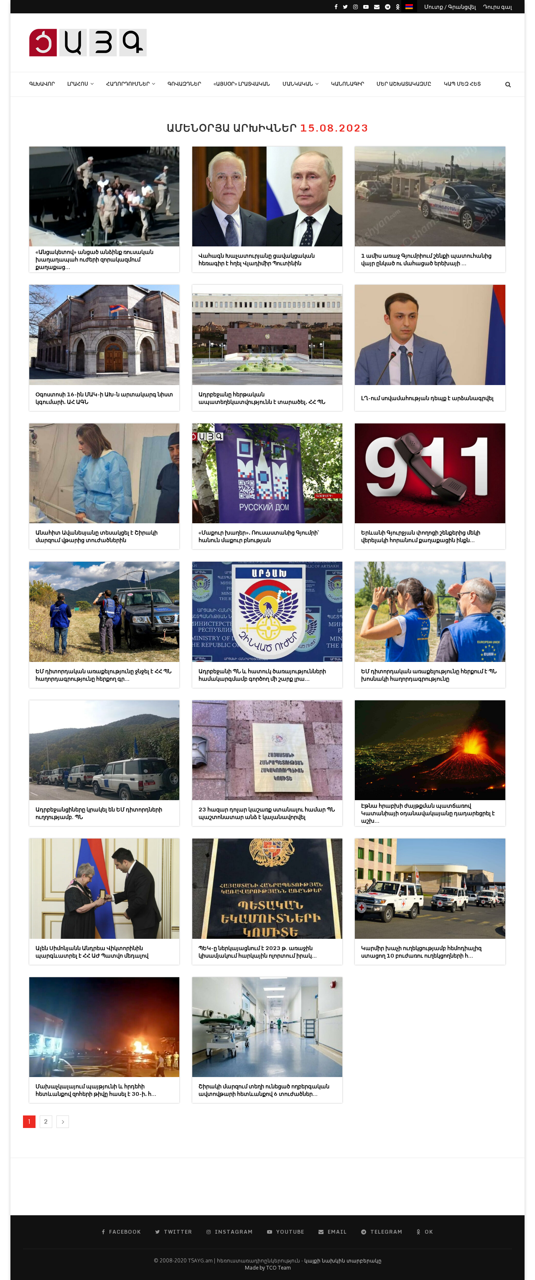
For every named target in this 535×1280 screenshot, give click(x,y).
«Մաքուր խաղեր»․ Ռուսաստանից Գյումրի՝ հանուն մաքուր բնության (259, 536)
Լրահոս (77, 84)
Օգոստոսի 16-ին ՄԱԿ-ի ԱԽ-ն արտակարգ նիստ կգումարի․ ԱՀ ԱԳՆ (104, 398)
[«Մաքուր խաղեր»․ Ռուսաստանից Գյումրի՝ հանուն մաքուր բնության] (267, 473)
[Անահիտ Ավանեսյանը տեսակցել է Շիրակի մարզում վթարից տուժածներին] (104, 473)
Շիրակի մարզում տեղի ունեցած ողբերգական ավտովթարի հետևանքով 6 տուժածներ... (264, 1090)
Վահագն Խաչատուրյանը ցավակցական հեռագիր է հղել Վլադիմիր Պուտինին (257, 259)
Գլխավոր (42, 84)
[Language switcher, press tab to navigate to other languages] (409, 6)
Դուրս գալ (497, 6)
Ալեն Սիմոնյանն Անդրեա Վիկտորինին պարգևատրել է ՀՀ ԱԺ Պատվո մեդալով (92, 951)
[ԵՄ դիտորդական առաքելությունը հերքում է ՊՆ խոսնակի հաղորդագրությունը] (430, 612)
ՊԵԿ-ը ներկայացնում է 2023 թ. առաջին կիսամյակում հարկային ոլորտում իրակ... (258, 951)
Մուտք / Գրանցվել (450, 6)
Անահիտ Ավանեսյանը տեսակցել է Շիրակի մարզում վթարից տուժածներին (97, 536)
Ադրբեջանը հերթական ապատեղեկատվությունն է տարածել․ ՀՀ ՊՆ (262, 398)
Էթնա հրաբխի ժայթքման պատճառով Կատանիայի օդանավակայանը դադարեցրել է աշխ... (428, 813)
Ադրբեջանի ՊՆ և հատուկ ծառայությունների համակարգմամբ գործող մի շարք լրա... (262, 675)
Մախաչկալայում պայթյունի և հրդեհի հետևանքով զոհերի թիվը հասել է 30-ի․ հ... (96, 1090)
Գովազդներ (184, 84)
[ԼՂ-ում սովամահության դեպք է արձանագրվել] (430, 335)
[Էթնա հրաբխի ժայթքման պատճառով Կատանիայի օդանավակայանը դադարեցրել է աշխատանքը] (430, 750)
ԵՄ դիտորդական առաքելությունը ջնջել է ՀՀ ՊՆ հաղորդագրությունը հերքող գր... (103, 675)
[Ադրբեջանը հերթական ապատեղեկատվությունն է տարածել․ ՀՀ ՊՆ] (267, 335)
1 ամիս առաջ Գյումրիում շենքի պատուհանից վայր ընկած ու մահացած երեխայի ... (426, 259)
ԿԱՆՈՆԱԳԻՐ (347, 84)
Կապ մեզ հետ (462, 84)
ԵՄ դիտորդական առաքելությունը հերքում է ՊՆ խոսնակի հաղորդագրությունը (429, 675)
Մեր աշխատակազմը (404, 84)
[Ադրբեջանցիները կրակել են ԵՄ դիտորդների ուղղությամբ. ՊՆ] (104, 750)
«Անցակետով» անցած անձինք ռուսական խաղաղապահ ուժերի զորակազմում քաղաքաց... (94, 259)
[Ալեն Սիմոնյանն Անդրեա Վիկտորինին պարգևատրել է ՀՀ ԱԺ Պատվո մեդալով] (104, 888)
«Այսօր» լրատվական (242, 84)
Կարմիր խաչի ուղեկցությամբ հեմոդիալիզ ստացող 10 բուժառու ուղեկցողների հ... (421, 951)
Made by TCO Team (267, 1268)
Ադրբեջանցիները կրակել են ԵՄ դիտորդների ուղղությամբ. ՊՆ (99, 813)
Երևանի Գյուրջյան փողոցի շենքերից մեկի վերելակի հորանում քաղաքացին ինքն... (420, 536)
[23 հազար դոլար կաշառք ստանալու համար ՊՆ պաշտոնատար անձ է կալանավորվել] (267, 750)
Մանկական (298, 84)
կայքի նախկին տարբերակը (343, 1260)
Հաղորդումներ (128, 84)
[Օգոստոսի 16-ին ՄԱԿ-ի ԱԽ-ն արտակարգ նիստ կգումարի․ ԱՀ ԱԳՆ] (104, 335)
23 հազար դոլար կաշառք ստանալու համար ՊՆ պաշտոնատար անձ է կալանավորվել (267, 813)
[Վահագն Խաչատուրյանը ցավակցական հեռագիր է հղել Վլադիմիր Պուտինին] (267, 196)
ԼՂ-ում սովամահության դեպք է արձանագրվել (427, 398)
